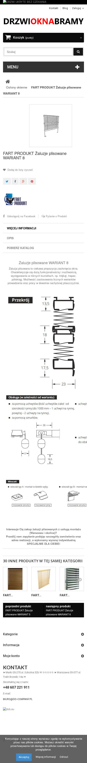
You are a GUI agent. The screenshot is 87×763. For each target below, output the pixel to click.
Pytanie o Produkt (56, 216)
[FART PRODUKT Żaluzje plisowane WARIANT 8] (50, 126)
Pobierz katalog (20, 248)
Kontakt (53, 8)
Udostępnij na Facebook (21, 216)
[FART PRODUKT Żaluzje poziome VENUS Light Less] (72, 579)
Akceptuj (24, 757)
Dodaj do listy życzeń (20, 170)
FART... (8, 595)
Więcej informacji (21, 228)
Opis (10, 238)
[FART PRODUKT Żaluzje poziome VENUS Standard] (15, 579)
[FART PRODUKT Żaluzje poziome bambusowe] (43, 579)
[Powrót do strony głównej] (7, 81)
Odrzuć (64, 756)
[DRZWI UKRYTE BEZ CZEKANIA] (43, 2)
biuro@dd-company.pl (18, 699)
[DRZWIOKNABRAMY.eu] (43, 21)
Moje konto (11, 656)
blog (65, 8)
